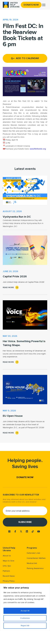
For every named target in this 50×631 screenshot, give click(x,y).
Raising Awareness (35, 568)
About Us (7, 555)
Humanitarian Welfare (36, 558)
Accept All (25, 611)
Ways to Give (8, 561)
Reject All (25, 625)
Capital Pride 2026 (15, 276)
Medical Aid (32, 563)
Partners (6, 571)
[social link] (9, 531)
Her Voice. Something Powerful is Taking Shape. (24, 343)
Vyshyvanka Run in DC (17, 216)
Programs (32, 548)
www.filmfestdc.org (38, 149)
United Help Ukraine (9, 549)
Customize (25, 618)
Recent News (9, 576)
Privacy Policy (9, 581)
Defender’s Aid (33, 553)
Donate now (31, 4)
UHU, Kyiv (7, 566)
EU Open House (13, 416)
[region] (25, 607)
